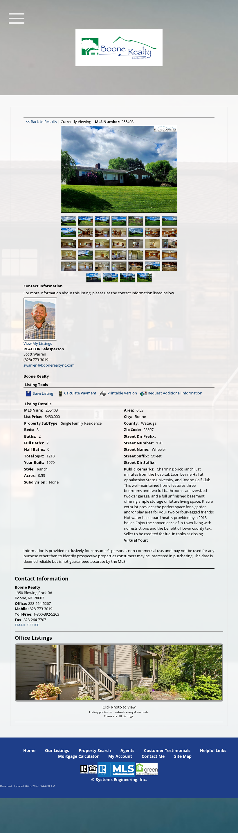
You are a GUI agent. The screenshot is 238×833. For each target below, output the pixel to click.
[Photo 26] (152, 255)
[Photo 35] (93, 277)
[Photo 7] (68, 232)
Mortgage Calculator (78, 756)
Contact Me (153, 756)
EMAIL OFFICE (27, 625)
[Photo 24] (119, 255)
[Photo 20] (169, 243)
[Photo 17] (119, 243)
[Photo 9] (102, 232)
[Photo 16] (102, 243)
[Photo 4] (135, 221)
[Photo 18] (135, 243)
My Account (120, 756)
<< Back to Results (42, 121)
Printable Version (122, 393)
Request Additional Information (175, 393)
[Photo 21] (68, 255)
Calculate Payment (80, 393)
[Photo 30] (102, 266)
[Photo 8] (85, 232)
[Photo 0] (68, 221)
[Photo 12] (152, 232)
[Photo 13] (169, 232)
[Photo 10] (119, 232)
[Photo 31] (119, 266)
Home (29, 750)
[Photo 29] (85, 266)
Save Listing (43, 393)
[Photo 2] (102, 221)
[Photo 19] (152, 243)
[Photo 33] (152, 266)
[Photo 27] (169, 255)
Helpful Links (213, 750)
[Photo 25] (135, 255)
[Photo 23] (102, 255)
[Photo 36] (110, 277)
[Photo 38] (144, 277)
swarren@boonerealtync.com (49, 365)
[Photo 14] (68, 243)
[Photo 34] (169, 266)
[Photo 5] (152, 221)
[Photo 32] (135, 266)
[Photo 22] (85, 255)
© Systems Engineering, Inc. (119, 779)
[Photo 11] (135, 232)
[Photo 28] (68, 266)
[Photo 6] (169, 221)
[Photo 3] (119, 221)
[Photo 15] (85, 243)
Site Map (183, 756)
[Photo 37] (127, 277)
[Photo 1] (85, 221)
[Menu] (16, 18)
